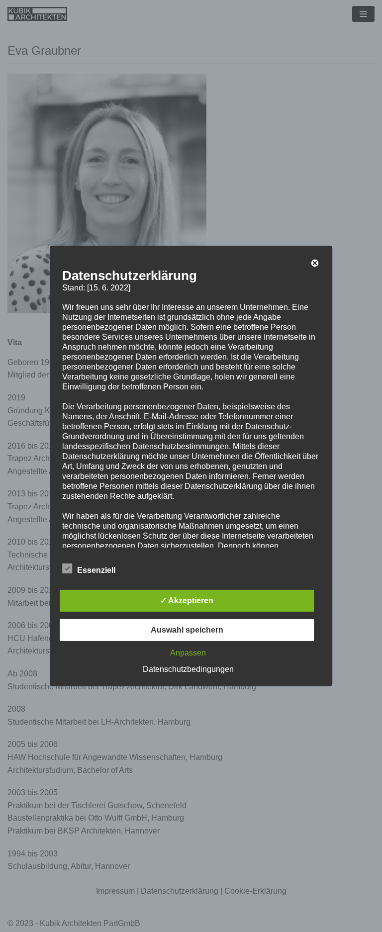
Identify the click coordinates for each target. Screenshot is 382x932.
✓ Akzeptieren (186, 600)
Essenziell (96, 570)
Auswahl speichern (187, 630)
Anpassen (188, 653)
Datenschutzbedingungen (188, 669)
